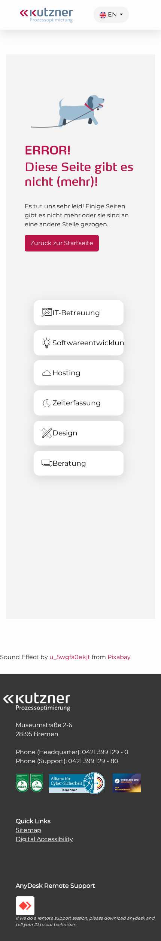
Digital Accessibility (44, 839)
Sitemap (28, 830)
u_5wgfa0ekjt (69, 657)
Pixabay (119, 657)
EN (112, 14)
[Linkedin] (29, 854)
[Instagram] (17, 854)
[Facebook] (21, 854)
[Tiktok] (25, 854)
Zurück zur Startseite (61, 243)
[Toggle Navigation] (156, 19)
